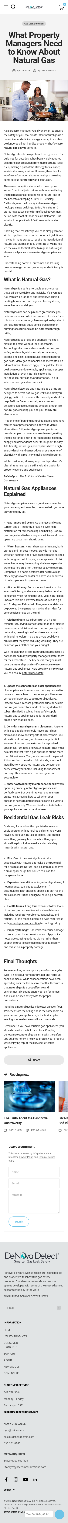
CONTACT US (11, 1373)
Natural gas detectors (16, 388)
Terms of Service (47, 1157)
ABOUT (8, 1360)
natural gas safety (32, 673)
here (43, 809)
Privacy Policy (26, 1157)
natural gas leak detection (24, 923)
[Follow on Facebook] (6, 1479)
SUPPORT (9, 1353)
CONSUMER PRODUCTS (11, 1344)
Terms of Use (10, 1512)
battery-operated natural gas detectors (34, 764)
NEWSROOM (11, 1366)
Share (36, 1059)
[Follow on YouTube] (25, 1479)
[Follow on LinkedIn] (35, 1479)
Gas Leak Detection (34, 23)
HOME (7, 1329)
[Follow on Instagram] (16, 1479)
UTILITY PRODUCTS (15, 1336)
